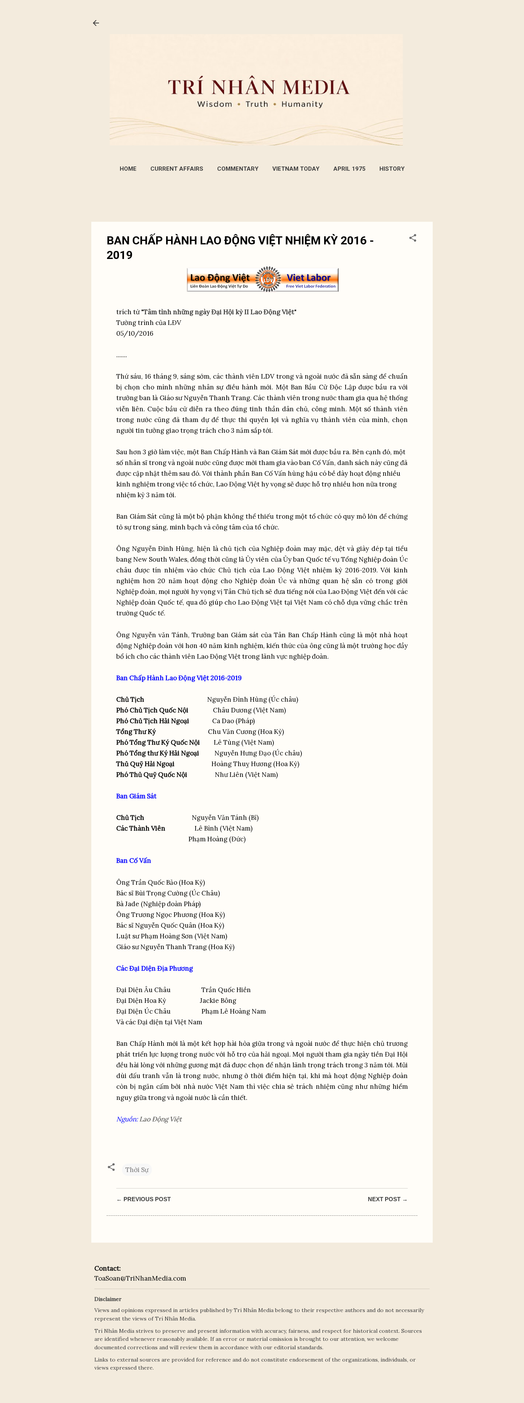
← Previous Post (143, 1199)
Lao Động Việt (160, 1119)
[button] (412, 239)
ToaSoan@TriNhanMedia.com (140, 1278)
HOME (128, 168)
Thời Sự (136, 1170)
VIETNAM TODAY (296, 168)
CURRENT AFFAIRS (176, 168)
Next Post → (388, 1199)
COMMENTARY (238, 168)
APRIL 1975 (349, 168)
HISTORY (392, 168)
